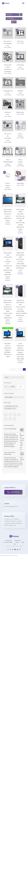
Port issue (20, 41)
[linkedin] (17, 549)
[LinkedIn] (10, 419)
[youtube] (15, 549)
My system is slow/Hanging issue (8, 43)
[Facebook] (6, 414)
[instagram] (12, 549)
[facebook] (7, 549)
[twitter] (10, 549)
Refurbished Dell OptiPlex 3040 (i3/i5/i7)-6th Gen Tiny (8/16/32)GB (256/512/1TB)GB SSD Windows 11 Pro (21, 261)
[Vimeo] (19, 414)
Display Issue (20, 112)
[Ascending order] (21, 14)
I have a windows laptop (20, 162)
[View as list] (15, 22)
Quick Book (20, 183)
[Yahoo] (14, 419)
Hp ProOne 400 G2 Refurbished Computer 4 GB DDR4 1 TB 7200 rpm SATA (7, 350)
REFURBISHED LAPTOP (10, 408)
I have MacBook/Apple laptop (8, 162)
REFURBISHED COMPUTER (11, 406)
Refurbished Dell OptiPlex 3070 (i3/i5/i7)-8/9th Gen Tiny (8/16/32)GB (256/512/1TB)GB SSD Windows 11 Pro (21, 309)
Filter (20, 386)
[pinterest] (19, 549)
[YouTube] (6, 419)
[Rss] (10, 414)
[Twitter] (14, 414)
